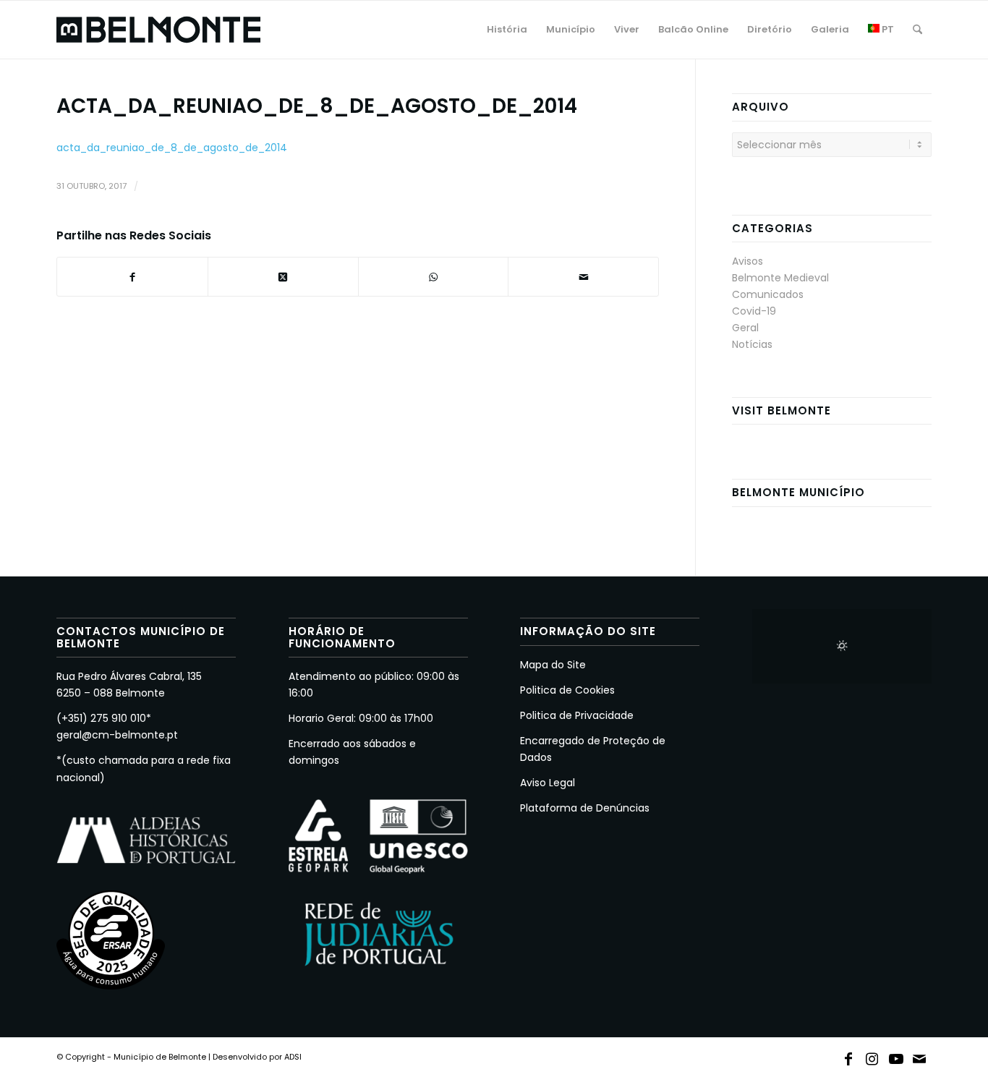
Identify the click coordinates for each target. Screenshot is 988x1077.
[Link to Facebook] (848, 1056)
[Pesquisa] (917, 30)
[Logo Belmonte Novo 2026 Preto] (158, 30)
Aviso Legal (547, 782)
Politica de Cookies (567, 690)
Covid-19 (754, 311)
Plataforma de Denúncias (585, 808)
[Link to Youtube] (896, 1056)
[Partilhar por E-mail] (583, 276)
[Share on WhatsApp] (433, 276)
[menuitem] (507, 30)
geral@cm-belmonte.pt (117, 735)
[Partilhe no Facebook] (132, 276)
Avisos (747, 261)
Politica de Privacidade (577, 715)
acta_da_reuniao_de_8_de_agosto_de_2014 (171, 147)
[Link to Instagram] (872, 1056)
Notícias (752, 344)
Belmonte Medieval (780, 278)
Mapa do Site (553, 664)
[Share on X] (283, 276)
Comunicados (768, 294)
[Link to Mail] (920, 1056)
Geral (745, 327)
